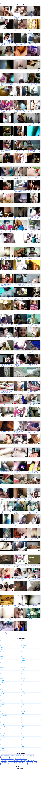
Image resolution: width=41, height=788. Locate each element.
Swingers (23, 728)
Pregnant (23, 695)
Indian (23, 647)
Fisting (2, 728)
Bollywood (3, 682)
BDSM (2, 658)
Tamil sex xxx (3, 756)
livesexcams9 (29, 787)
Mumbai (23, 667)
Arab (2, 645)
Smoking (23, 711)
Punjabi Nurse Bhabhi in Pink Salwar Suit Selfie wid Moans (18, 2)
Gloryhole (3, 737)
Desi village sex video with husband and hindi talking (10, 755)
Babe (2, 660)
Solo (22, 715)
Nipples (23, 671)
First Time (3, 726)
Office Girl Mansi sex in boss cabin (7, 758)
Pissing (23, 691)
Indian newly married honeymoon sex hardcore (16, 762)
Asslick (2, 651)
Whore (23, 748)
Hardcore (2, 746)
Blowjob (2, 680)
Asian (2, 647)
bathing (35, 762)
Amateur (2, 640)
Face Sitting (3, 722)
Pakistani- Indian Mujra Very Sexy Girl (23, 756)
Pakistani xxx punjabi (31, 2)
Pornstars (23, 693)
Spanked (23, 717)
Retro (23, 702)
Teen (23, 733)
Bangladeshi (3, 662)
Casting (2, 689)
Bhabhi (2, 667)
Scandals (23, 706)
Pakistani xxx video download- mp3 (27, 755)
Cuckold (2, 702)
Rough (23, 704)
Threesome (24, 737)
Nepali (23, 669)
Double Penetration (4, 715)
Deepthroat (3, 706)
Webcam (23, 746)
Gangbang (3, 733)
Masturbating (24, 660)
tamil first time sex (12, 764)
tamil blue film (32, 760)
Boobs (2, 684)
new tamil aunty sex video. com (6, 760)
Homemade (24, 645)
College (2, 695)
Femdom (2, 724)
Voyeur (23, 744)
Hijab (23, 640)
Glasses (2, 735)
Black (2, 678)
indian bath (13, 756)
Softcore (23, 713)
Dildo (2, 713)
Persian (23, 689)
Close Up (2, 693)
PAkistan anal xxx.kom (24, 760)
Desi (2, 711)
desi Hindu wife (34, 756)
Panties (23, 684)
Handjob (2, 744)
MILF (23, 656)
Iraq (22, 651)
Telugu (23, 735)
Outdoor (23, 678)
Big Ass (2, 669)
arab (8, 756)
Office (23, 673)
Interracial (23, 649)
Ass (2, 649)
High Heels (3, 750)
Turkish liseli (16, 760)
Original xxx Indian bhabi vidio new (21, 758)
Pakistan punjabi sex (5, 2)
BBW (2, 656)
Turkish (23, 739)
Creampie (3, 700)
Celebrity (2, 691)
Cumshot (2, 704)
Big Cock (2, 671)
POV (23, 680)
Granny (2, 739)
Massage (23, 658)
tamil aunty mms (30, 762)
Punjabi (23, 700)
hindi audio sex (3, 762)
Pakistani (23, 682)
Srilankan (23, 722)
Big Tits (2, 673)
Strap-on (23, 726)
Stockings (23, 724)
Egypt (2, 717)
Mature (23, 662)
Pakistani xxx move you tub (22, 764)
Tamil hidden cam (4, 764)
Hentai (2, 748)
